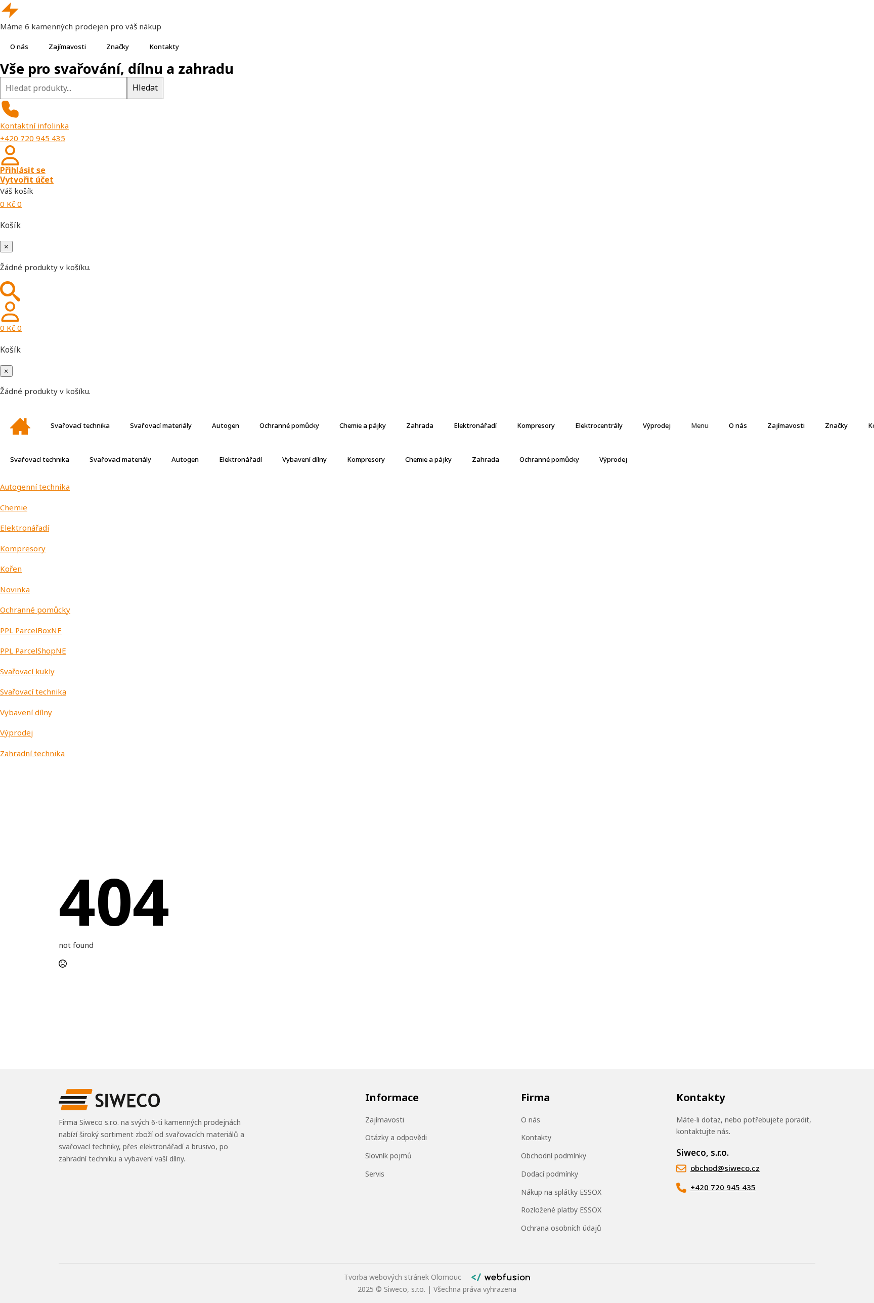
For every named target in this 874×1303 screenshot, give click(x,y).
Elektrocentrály (599, 425)
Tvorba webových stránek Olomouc (402, 1277)
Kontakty (164, 46)
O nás (19, 46)
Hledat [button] (145, 87)
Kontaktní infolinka (34, 125)
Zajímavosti (67, 46)
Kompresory (536, 425)
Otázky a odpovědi (396, 1137)
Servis (374, 1174)
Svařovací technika (80, 425)
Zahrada (419, 425)
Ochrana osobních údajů (561, 1228)
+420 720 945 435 (32, 138)
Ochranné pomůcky (289, 425)
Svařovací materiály (161, 425)
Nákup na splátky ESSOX (561, 1192)
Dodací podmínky (549, 1174)
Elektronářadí (475, 425)
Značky (117, 46)
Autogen (225, 425)
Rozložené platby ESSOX (561, 1209)
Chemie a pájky (362, 425)
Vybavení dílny (304, 459)
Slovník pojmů (388, 1155)
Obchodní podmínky (553, 1155)
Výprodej (657, 425)
